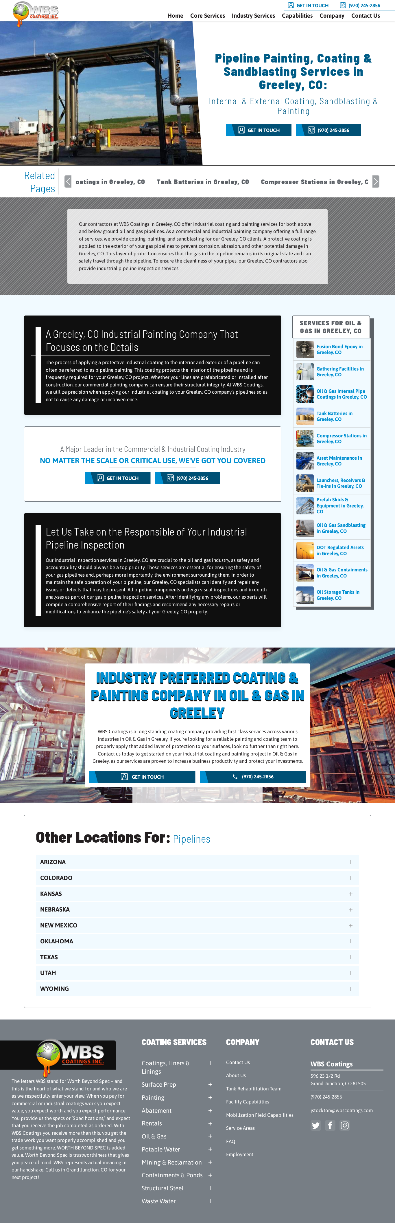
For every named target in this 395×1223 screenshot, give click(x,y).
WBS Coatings (332, 1064)
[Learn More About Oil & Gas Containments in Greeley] (332, 573)
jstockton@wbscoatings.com (342, 1110)
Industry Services (253, 15)
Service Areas (240, 1128)
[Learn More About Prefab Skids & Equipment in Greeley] (332, 505)
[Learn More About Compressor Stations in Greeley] (332, 439)
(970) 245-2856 (326, 1097)
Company (332, 15)
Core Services (207, 15)
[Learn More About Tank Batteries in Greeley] (332, 416)
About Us (236, 1075)
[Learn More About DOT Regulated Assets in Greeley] (332, 551)
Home (175, 15)
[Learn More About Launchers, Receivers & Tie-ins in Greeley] (332, 483)
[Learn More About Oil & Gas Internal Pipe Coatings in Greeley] (332, 394)
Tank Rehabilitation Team (253, 1089)
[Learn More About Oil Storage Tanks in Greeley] (332, 595)
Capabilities (297, 15)
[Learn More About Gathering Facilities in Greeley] (332, 372)
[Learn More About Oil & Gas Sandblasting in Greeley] (332, 528)
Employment (239, 1154)
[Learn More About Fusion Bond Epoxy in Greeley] (332, 349)
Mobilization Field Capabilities (260, 1115)
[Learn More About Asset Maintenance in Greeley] (332, 461)
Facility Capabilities (247, 1102)
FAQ (230, 1141)
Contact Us (365, 15)
